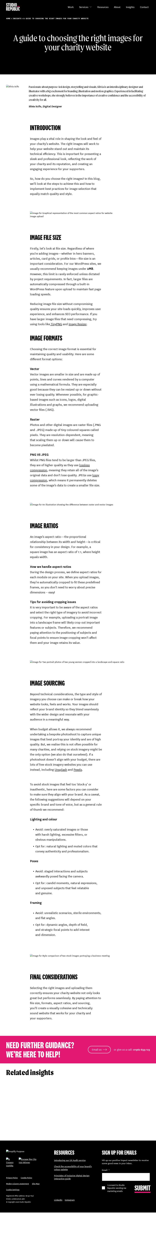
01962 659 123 (141, 1049)
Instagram (70, 1199)
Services (83, 7)
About (117, 7)
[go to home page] (13, 7)
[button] (90, 7)
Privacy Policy (12, 1177)
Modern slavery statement (17, 1183)
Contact (144, 7)
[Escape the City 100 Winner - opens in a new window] (31, 1163)
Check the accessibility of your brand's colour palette (73, 1168)
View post (11, 1128)
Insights (130, 7)
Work (71, 7)
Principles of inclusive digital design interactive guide (71, 1177)
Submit (143, 1188)
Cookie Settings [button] (13, 1189)
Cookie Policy (26, 1177)
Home (8, 18)
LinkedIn (58, 1199)
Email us (97, 1049)
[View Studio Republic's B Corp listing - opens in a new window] (9, 1164)
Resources (102, 7)
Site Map (35, 1183)
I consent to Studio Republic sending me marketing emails (116, 1187)
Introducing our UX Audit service (70, 1160)
